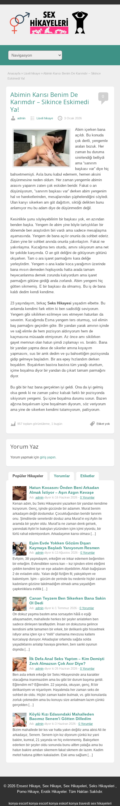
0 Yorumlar (87, 497)
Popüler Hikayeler (28, 476)
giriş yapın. (48, 457)
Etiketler (87, 476)
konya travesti (79, 803)
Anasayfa (14, 73)
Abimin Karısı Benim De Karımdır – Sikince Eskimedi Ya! (49, 101)
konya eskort (58, 803)
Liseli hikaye (32, 73)
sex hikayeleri (101, 803)
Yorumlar (62, 476)
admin (21, 118)
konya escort (18, 803)
